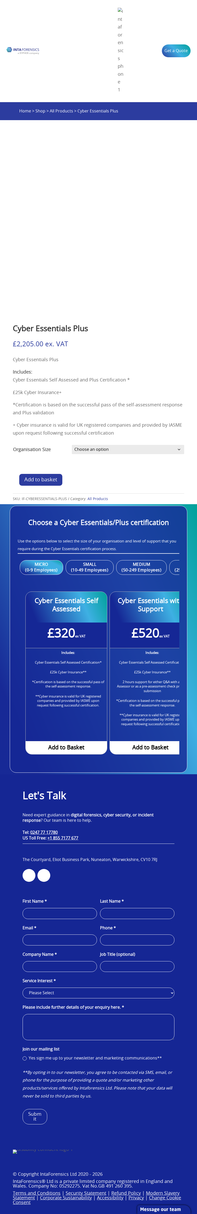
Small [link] (89, 564)
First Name (35, 901)
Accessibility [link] (110, 1198)
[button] (181, 1165)
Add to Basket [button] (66, 747)
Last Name (112, 901)
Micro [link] (41, 564)
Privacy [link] (136, 1198)
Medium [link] (141, 564)
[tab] (41, 567)
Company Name (40, 954)
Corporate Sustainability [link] (66, 1198)
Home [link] (25, 111)
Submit (35, 1117)
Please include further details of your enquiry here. (73, 1007)
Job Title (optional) (117, 954)
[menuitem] (120, 51)
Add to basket (40, 479)
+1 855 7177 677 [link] (62, 838)
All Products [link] (61, 111)
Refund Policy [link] (126, 1193)
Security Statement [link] (86, 1193)
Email (29, 928)
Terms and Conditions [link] (37, 1193)
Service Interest (39, 981)
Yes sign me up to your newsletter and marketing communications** (95, 1058)
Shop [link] (40, 111)
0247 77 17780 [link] (44, 832)
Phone (108, 928)
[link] (22, 51)
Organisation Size (32, 449)
